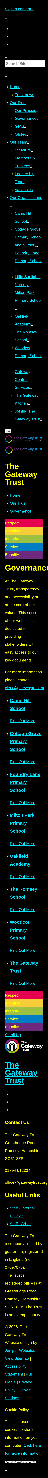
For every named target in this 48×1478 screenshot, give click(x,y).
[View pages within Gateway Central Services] (31, 388)
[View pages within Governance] (37, 119)
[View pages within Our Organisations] (11, 206)
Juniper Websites (20, 1350)
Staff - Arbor (20, 1224)
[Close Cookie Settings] (6, 1470)
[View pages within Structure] (32, 151)
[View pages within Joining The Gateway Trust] (41, 420)
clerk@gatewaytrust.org (26, 688)
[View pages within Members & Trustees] (31, 167)
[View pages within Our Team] (28, 143)
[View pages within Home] (21, 88)
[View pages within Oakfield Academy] (32, 325)
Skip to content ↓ (19, 9)
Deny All (32, 1462)
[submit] (6, 57)
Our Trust (18, 503)
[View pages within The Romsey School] (28, 341)
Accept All (9, 1462)
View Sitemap (17, 1358)
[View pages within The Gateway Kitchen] (29, 404)
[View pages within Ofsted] (27, 135)
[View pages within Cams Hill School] (28, 222)
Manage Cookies (21, 1462)
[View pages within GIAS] (25, 127)
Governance (21, 511)
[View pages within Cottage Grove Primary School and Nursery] (37, 246)
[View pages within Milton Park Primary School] (16, 309)
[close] (6, 18)
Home (15, 495)
